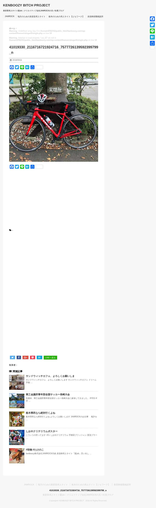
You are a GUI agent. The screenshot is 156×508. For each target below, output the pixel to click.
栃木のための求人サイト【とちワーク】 (66, 16)
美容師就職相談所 (95, 16)
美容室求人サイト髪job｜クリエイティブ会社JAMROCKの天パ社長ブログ (78, 495)
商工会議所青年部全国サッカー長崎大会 (48, 394)
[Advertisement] (53, 200)
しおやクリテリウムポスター (42, 431)
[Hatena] (152, 37)
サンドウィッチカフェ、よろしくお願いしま (50, 376)
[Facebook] (152, 19)
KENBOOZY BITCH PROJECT (26, 5)
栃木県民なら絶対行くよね (40, 413)
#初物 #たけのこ (35, 449)
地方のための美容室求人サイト (31, 16)
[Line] (152, 31)
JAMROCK (9, 16)
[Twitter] (152, 25)
